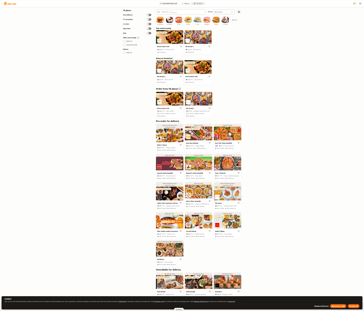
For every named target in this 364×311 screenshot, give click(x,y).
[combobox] (182, 12)
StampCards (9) (131, 45)
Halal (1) (129, 53)
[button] (9, 3)
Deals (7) (129, 41)
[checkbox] (160, 21)
